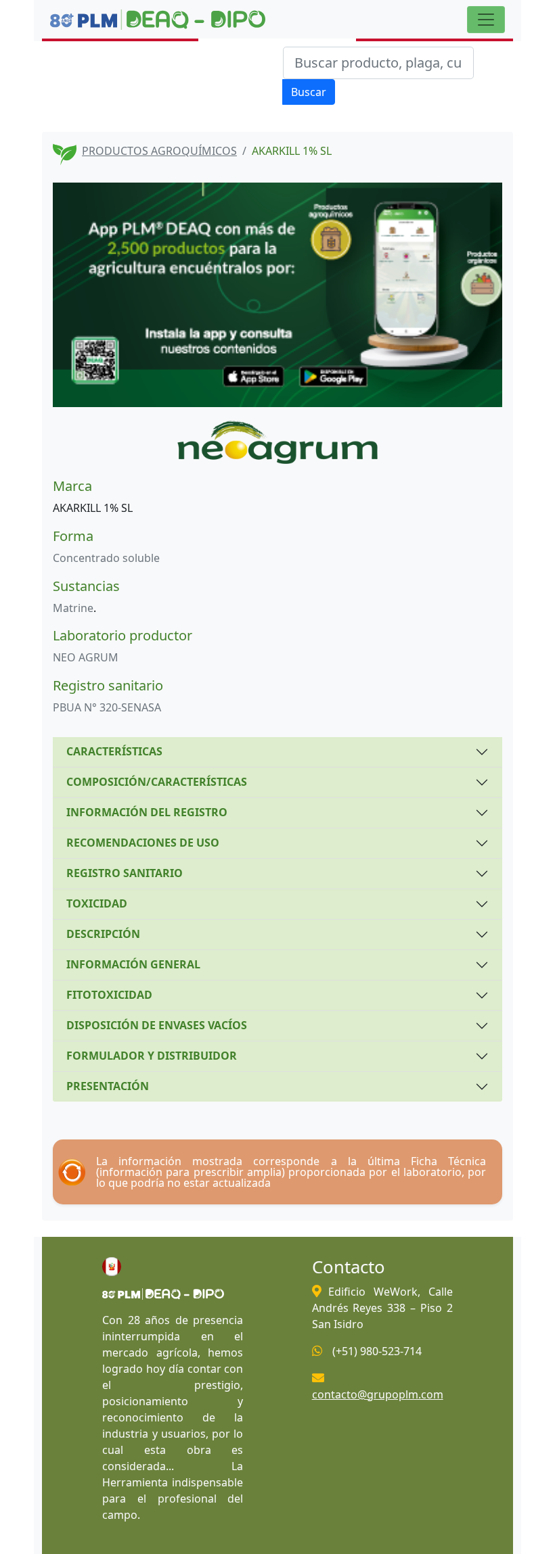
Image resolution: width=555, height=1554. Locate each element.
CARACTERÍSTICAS (114, 751)
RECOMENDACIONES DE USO (142, 842)
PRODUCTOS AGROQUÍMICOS (159, 150)
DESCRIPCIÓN (103, 933)
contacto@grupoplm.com (377, 1394)
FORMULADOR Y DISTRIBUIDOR (151, 1055)
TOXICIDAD (96, 903)
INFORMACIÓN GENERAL (133, 964)
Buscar (308, 92)
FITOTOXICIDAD (109, 994)
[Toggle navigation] (486, 19)
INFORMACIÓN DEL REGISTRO (146, 812)
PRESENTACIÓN (107, 1086)
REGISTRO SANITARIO (124, 873)
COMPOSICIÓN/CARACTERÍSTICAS (156, 781)
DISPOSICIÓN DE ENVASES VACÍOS (156, 1025)
